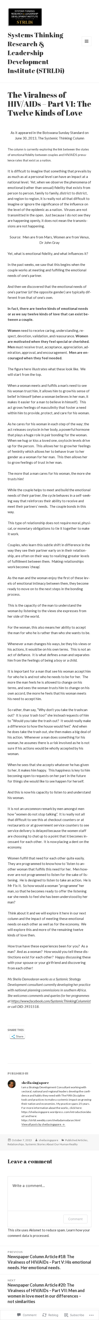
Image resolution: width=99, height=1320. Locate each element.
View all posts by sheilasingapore (41, 1124)
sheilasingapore (48, 1140)
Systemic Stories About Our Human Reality (51, 1144)
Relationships (16, 1144)
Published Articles (76, 1140)
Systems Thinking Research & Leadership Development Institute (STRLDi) (36, 52)
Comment (75, 1219)
